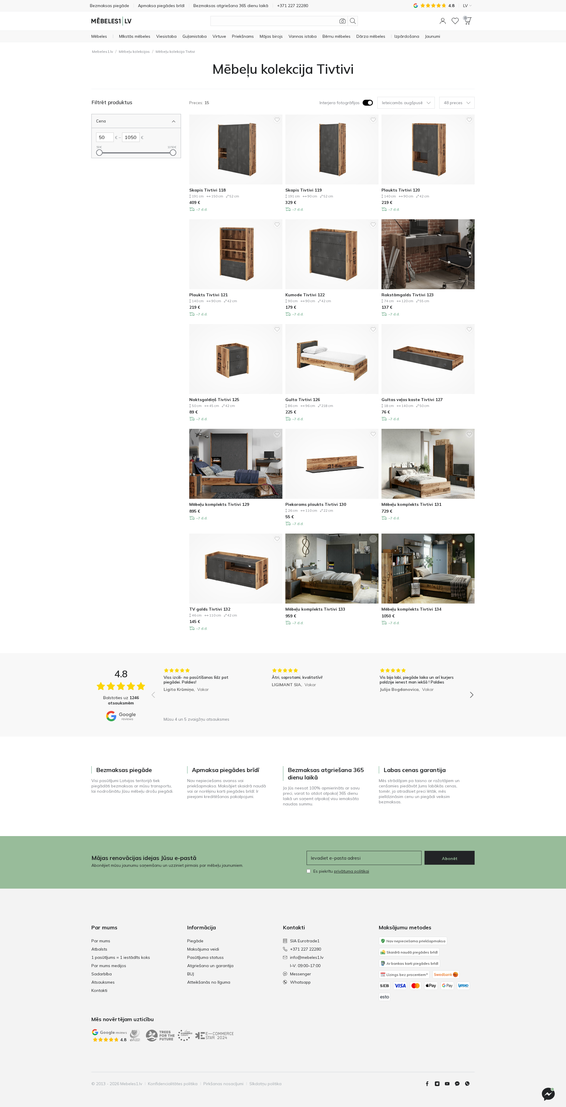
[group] (204, 691)
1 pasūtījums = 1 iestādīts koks (120, 957)
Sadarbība (101, 974)
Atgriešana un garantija (210, 965)
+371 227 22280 (305, 949)
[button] (443, 21)
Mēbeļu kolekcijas (134, 51)
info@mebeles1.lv (306, 957)
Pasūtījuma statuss (205, 957)
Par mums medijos (108, 965)
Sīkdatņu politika (265, 1083)
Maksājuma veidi (203, 949)
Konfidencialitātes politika (173, 1083)
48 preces (453, 102)
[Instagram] (440, 1083)
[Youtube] (450, 1083)
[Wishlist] (455, 20)
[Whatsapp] (470, 1083)
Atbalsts (99, 949)
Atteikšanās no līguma (208, 982)
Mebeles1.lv (102, 51)
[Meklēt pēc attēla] (343, 21)
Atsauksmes (103, 982)
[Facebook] (429, 1083)
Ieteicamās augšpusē (402, 102)
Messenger (300, 974)
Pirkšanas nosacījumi (223, 1083)
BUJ (190, 974)
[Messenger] (548, 1094)
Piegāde (195, 941)
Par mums (100, 941)
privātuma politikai (351, 871)
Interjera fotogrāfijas (340, 102)
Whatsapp (300, 982)
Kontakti (99, 990)
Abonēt (450, 858)
